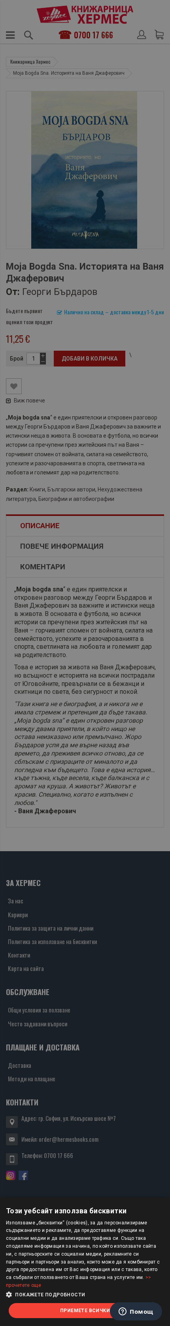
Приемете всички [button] (85, 1310)
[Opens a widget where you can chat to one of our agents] (136, 1312)
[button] (85, 1295)
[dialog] (85, 1262)
